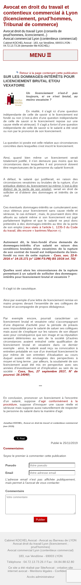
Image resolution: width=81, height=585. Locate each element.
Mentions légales (41, 571)
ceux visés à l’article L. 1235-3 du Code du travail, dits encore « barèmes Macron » (40, 229)
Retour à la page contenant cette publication (48, 73)
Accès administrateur (40, 576)
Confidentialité (64, 571)
